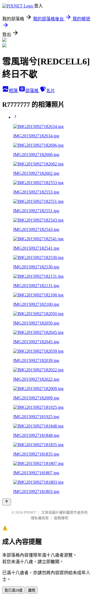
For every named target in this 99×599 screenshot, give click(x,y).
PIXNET (30, 512)
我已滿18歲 (13, 590)
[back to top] (6, 502)
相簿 (14, 90)
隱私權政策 (40, 518)
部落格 (32, 90)
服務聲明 (61, 518)
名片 (50, 90)
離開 (31, 590)
